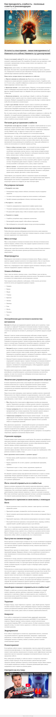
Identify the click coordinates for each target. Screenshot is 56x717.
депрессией (35, 617)
